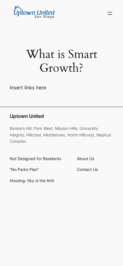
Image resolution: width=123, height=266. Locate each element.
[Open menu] (109, 13)
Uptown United (27, 116)
